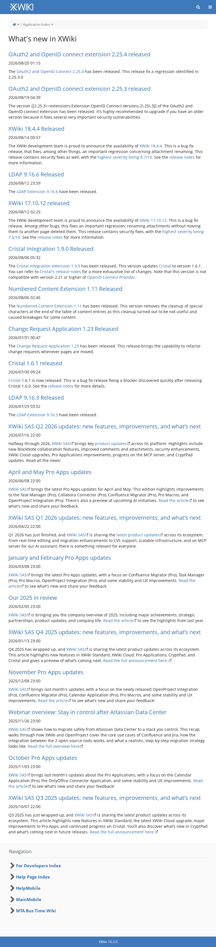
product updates (111, 443)
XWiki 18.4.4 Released (36, 128)
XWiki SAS (61, 443)
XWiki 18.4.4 (151, 146)
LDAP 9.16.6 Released (36, 174)
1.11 (78, 306)
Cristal (165, 266)
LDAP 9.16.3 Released (36, 397)
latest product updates (137, 534)
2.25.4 (78, 71)
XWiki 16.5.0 (108, 941)
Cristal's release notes (60, 271)
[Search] (198, 7)
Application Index (36, 24)
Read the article (173, 500)
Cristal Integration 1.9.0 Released (50, 249)
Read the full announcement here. (135, 660)
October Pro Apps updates (42, 758)
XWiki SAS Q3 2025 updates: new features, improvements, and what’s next (104, 798)
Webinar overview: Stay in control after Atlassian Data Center (87, 712)
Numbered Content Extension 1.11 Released (65, 289)
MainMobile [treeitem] (28, 899)
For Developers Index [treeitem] (38, 865)
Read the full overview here (54, 746)
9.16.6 (52, 191)
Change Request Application (43, 346)
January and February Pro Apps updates (59, 557)
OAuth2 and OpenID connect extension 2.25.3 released (79, 88)
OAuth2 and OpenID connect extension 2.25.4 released (79, 54)
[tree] (108, 888)
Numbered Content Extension (45, 306)
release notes (182, 157)
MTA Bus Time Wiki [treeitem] (36, 910)
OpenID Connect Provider (111, 277)
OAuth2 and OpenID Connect (44, 71)
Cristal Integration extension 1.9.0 (48, 266)
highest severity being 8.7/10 (125, 157)
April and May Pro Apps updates (50, 472)
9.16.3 (52, 414)
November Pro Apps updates (46, 672)
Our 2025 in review (32, 597)
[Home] (14, 24)
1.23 (75, 346)
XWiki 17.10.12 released (38, 203)
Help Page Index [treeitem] (33, 877)
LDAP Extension (31, 191)
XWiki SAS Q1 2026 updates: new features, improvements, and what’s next (104, 517)
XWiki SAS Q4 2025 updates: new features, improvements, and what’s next (104, 632)
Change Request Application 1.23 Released (63, 329)
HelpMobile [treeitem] (28, 888)
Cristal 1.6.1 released (35, 363)
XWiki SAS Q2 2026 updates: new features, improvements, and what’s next (104, 426)
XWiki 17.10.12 (153, 220)
